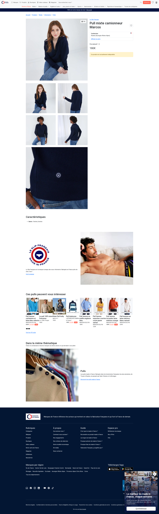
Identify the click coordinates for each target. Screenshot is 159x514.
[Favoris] (152, 2)
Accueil (28, 15)
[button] (27, 328)
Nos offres (111, 434)
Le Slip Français (94, 19)
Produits (24, 2)
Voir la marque (30, 274)
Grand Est (86, 468)
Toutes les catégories (130, 6)
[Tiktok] (53, 488)
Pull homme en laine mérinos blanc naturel (125, 318)
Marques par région (34, 465)
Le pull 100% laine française (46, 317)
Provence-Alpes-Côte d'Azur (74, 471)
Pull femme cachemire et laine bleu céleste (32, 318)
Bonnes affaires (26, 6)
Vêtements (47, 15)
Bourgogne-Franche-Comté (56, 468)
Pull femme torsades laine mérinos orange (112, 318)
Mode (40, 15)
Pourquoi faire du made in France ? (90, 444)
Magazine (53, 2)
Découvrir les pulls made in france (90, 379)
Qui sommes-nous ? (59, 431)
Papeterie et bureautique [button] (114, 6)
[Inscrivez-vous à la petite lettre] (27, 488)
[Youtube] (45, 488)
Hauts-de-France (77, 468)
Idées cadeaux (43, 2)
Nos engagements (58, 438)
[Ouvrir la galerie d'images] (57, 50)
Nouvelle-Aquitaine (38, 471)
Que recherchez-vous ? (65, 2)
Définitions (29, 454)
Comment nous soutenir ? (60, 434)
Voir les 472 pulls (31, 332)
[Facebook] (31, 488)
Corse (86, 471)
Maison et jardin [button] (43, 6)
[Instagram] (35, 488)
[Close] (154, 474)
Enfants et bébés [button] (99, 6)
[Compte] (156, 2)
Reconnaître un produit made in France (91, 434)
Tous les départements (33, 474)
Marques (15, 2)
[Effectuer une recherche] (140, 2)
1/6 (84, 21)
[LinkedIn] (39, 488)
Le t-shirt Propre (44, 320)
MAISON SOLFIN (31, 322)
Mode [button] (34, 6)
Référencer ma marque (114, 431)
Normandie (68, 468)
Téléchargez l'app (116, 465)
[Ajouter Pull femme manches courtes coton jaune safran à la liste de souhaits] (103, 300)
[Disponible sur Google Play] (127, 469)
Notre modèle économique (61, 444)
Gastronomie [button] (88, 6)
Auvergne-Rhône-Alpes (58, 471)
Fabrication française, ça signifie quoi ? (91, 448)
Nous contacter (57, 451)
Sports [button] (80, 6)
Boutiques (33, 2)
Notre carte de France (32, 448)
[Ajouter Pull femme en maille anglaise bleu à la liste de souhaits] (90, 300)
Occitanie (47, 471)
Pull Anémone (71, 316)
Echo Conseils (83, 509)
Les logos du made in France (88, 438)
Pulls (54, 15)
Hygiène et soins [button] (55, 6)
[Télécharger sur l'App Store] (114, 469)
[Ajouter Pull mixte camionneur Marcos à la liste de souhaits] (131, 25)
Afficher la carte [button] (95, 39)
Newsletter (29, 458)
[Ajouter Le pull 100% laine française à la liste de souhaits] (49, 300)
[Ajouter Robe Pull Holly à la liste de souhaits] (63, 300)
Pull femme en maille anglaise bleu (85, 318)
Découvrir (89, 10)
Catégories (29, 431)
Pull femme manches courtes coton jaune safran (99, 319)
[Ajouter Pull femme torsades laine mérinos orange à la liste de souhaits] (116, 300)
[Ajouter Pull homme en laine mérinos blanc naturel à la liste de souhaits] (130, 300)
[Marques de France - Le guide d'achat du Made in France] (5, 2)
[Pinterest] (49, 488)
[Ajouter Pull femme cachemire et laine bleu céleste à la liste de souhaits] (36, 300)
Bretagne (28, 471)
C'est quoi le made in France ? (89, 431)
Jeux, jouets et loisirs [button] (68, 6)
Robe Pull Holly (58, 316)
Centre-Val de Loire (40, 468)
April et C (55, 318)
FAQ (109, 438)
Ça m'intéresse (141, 509)
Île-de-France (30, 468)
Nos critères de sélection (60, 441)
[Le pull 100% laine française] (46, 306)
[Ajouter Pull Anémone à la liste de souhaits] (76, 300)
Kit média (56, 448)
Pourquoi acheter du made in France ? (91, 441)
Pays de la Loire (95, 468)
